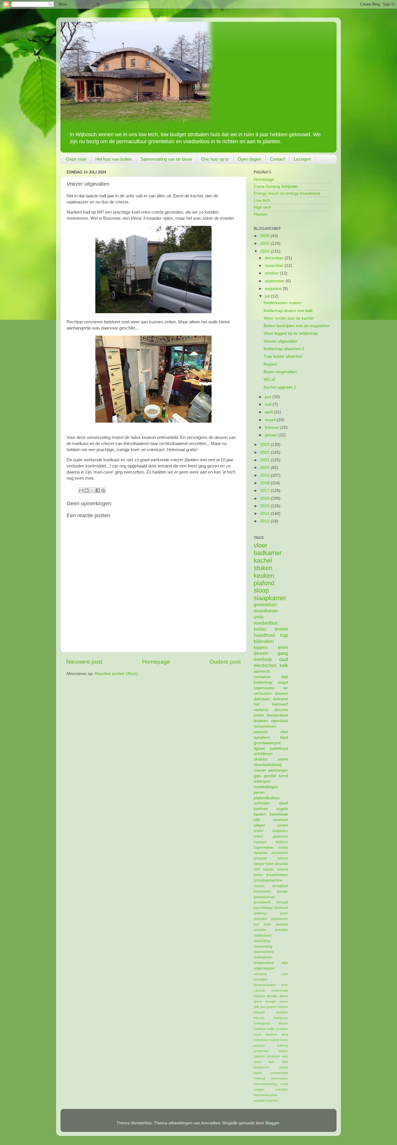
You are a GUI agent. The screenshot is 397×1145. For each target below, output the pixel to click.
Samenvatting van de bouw (166, 159)
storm (283, 759)
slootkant (273, 1056)
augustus (274, 288)
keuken (264, 575)
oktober (272, 273)
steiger (259, 864)
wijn (285, 963)
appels (268, 869)
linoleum (281, 908)
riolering (282, 1045)
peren (259, 792)
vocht (284, 1084)
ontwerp (260, 913)
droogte (270, 1001)
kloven (283, 1023)
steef (283, 803)
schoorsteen (265, 726)
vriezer (260, 770)
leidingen (262, 781)
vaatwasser (263, 935)
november (275, 265)
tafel (285, 1062)
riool (267, 924)
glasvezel (280, 836)
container (262, 677)
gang (283, 653)
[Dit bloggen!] (87, 490)
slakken (259, 1056)
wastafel (259, 1100)
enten (258, 836)
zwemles (272, 1100)
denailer (272, 996)
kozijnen (282, 1029)
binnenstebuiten (265, 985)
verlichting (262, 941)
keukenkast (277, 715)
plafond (264, 583)
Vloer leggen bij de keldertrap (291, 333)
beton (258, 875)
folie (256, 1006)
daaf (283, 659)
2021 (265, 460)
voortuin (280, 820)
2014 (265, 513)
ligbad (259, 748)
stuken (263, 568)
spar (285, 1056)
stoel (257, 1062)
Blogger (272, 1123)
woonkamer (266, 610)
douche (281, 710)
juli (268, 296)
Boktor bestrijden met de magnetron (297, 326)
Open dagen (249, 159)
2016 (265, 498)
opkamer (261, 853)
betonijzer (260, 979)
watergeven (263, 957)
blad (284, 737)
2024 (265, 251)
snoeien (260, 930)
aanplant (262, 737)
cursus (259, 886)
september (275, 281)
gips (257, 776)
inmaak (282, 902)
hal (256, 704)
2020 (265, 467)
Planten (261, 214)
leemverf (280, 704)
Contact (277, 159)
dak (284, 677)
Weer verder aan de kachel (289, 318)
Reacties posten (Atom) (116, 673)
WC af (269, 379)
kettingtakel (262, 1023)
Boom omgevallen (280, 372)
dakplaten (280, 831)
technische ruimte (271, 1067)
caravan (259, 990)
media (283, 848)
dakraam (262, 699)
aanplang (260, 974)
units (259, 616)
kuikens (282, 842)
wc (285, 688)
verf (257, 869)
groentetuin (265, 604)
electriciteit (265, 665)
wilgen (259, 825)
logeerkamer (264, 848)
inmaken (282, 1012)
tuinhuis (261, 809)
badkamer (268, 552)
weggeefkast (264, 963)
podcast (259, 1045)
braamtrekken (277, 875)
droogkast (280, 886)
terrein (281, 629)
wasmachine (264, 952)
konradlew (210, 1123)
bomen (281, 693)
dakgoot (259, 996)
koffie (271, 1029)
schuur (282, 858)
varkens (261, 710)
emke (259, 715)
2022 (265, 452)
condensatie (279, 990)
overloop (263, 659)
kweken (271, 1034)
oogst (283, 682)
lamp (284, 1034)
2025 (265, 243)
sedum (283, 1051)
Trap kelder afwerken (283, 356)
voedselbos (266, 622)
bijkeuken (264, 641)
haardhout (264, 635)
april (269, 412)
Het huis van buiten (113, 159)
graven (272, 1006)
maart (271, 420)
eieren (283, 1001)
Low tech (262, 200)
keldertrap (263, 682)
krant (257, 1034)
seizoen (261, 732)
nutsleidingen (266, 787)
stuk (271, 1062)
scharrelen (261, 1051)
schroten (262, 803)
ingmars (260, 842)
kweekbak (279, 814)
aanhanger (278, 770)
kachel (263, 560)
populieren (279, 919)
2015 (265, 506)
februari (272, 427)
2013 (265, 521)
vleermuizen (279, 1078)
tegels (258, 1073)
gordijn (270, 776)
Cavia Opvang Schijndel (276, 186)
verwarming (263, 946)
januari (271, 435)
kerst (283, 776)
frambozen (262, 891)
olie (257, 820)
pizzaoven (280, 853)
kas (256, 908)
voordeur (281, 1089)
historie (283, 1006)
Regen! (270, 364)
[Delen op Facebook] (98, 490)
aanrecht (262, 671)
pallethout (279, 748)
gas (263, 1006)
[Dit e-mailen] (81, 490)
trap (284, 635)
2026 (265, 236)
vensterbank (279, 1073)
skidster (261, 759)
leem (283, 647)
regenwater (264, 688)
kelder (260, 629)
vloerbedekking (268, 765)
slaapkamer (270, 598)
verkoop (259, 1078)
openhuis (279, 721)
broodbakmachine (268, 880)
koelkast (260, 1029)
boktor (259, 831)
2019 (265, 475)
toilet (269, 864)
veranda (281, 864)
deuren (261, 653)
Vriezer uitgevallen (280, 341)
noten (284, 1040)
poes (284, 913)
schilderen (263, 753)
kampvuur (281, 1018)
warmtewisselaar (266, 1095)
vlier (284, 732)
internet (259, 1018)
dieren (283, 996)
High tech (262, 207)
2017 (265, 490)
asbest (283, 869)
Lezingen (302, 159)
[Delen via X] (92, 490)
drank (258, 1001)
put (256, 924)
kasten (260, 814)
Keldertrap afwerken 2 (284, 349)
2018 (265, 483)
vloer (260, 545)
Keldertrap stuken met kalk (288, 311)
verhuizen (263, 693)
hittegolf (259, 1012)
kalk (284, 665)
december (275, 258)
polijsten (260, 919)
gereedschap (264, 897)
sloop (261, 590)
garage (282, 891)
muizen (274, 1040)
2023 (265, 444)
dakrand (280, 699)
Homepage (156, 662)
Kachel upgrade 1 (280, 387)
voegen (259, 1089)
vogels (282, 809)
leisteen (261, 721)
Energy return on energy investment (287, 193)
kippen (261, 647)
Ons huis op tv (215, 159)
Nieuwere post (84, 662)
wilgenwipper (264, 968)
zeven (282, 825)
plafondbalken (267, 798)
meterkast (261, 1040)
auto (285, 974)
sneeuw (282, 924)
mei (269, 404)
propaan (260, 858)
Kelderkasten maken (282, 303)
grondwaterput (267, 743)
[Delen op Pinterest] (103, 490)
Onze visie (76, 159)
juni (268, 397)
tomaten (281, 930)
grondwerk (262, 902)
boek (284, 985)
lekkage (266, 908)
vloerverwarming (265, 1084)
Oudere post (225, 662)
